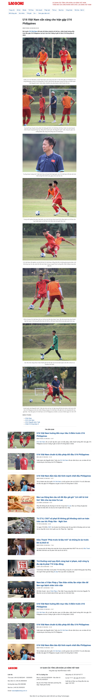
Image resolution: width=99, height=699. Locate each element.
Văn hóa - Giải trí (79, 10)
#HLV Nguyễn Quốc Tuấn (32, 422)
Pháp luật (47, 10)
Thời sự (54, 10)
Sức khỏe (22, 13)
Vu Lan (69, 506)
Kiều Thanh (86, 548)
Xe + (35, 13)
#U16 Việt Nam (29, 420)
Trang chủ (12, 10)
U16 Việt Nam (33, 31)
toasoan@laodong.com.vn (19, 690)
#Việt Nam (28, 418)
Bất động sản (13, 13)
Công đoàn (69, 10)
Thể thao (31, 10)
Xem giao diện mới (43, 13)
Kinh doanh (39, 10)
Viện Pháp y (54, 591)
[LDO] (21, 440)
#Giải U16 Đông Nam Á (32, 424)
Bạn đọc (61, 10)
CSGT (49, 527)
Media (24, 10)
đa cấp (56, 572)
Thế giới (29, 13)
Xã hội (18, 10)
